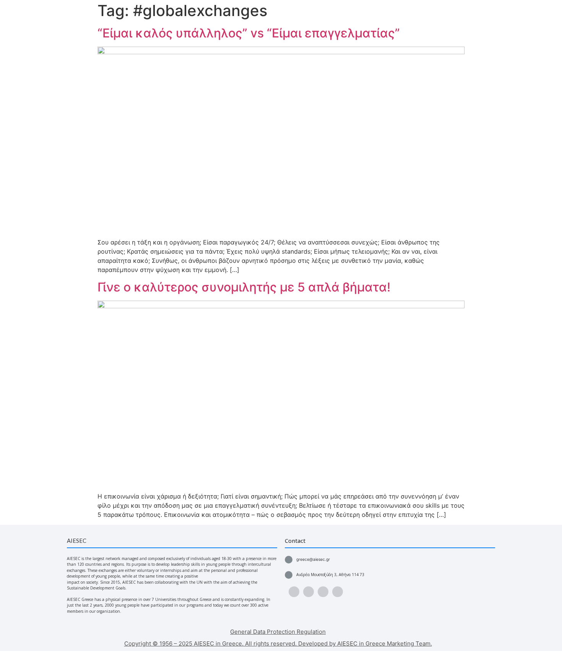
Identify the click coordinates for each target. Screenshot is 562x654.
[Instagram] (323, 591)
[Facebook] (294, 591)
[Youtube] (308, 591)
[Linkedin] (337, 591)
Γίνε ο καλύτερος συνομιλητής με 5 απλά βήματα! (243, 287)
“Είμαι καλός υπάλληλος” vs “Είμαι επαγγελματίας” (248, 33)
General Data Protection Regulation (278, 631)
